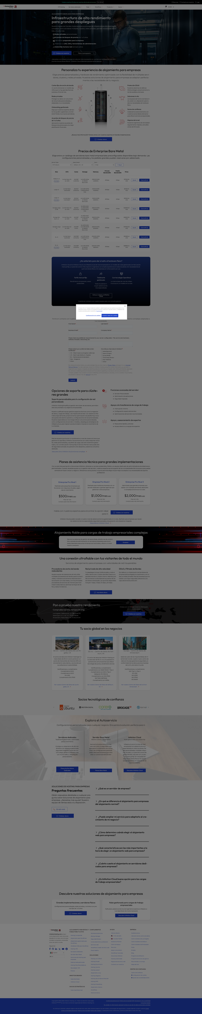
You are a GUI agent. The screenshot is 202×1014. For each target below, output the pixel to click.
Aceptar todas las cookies (109, 315)
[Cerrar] (125, 306)
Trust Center (99, 311)
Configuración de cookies (93, 315)
